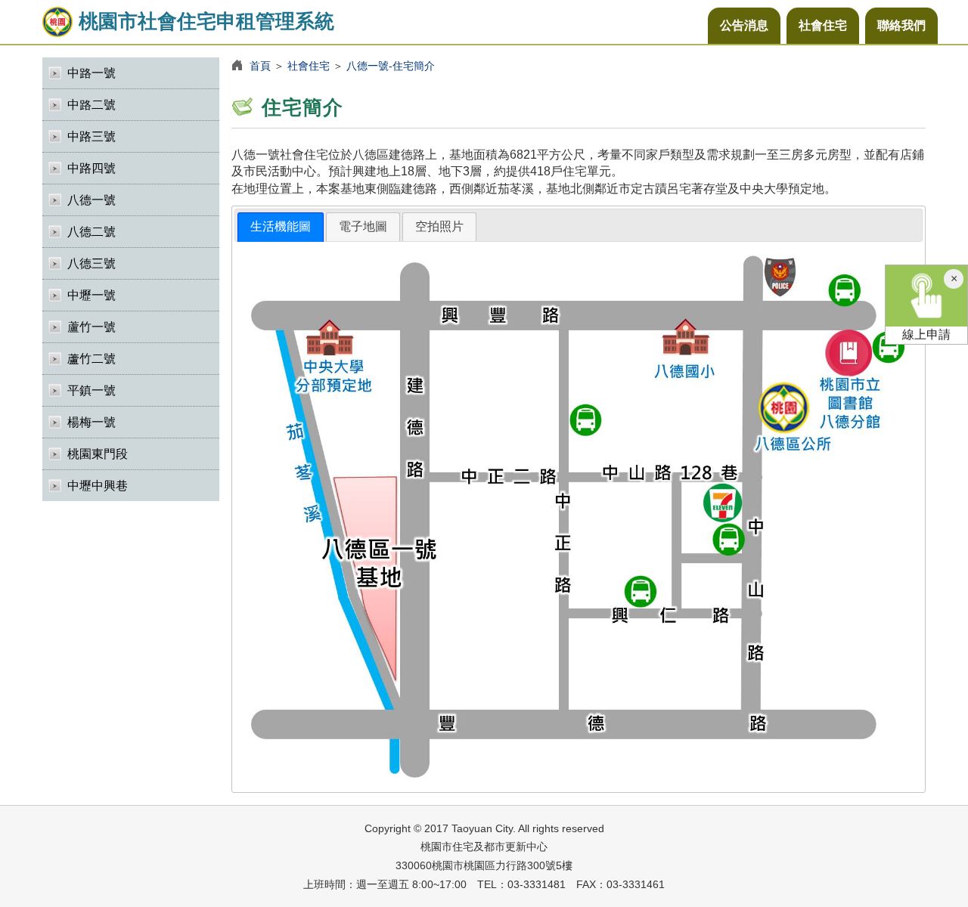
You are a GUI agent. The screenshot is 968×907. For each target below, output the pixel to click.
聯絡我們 (901, 25)
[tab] (280, 227)
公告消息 (744, 25)
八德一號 (91, 199)
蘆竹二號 (91, 358)
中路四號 (91, 168)
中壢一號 (91, 295)
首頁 (260, 66)
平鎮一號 (91, 390)
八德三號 (91, 263)
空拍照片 (439, 226)
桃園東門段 (97, 453)
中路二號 (91, 104)
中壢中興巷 (97, 485)
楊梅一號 (91, 422)
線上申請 (926, 334)
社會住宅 (823, 25)
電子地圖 (363, 226)
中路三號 (91, 136)
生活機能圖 (280, 226)
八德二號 (91, 231)
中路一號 (91, 73)
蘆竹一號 (91, 326)
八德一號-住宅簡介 (390, 66)
